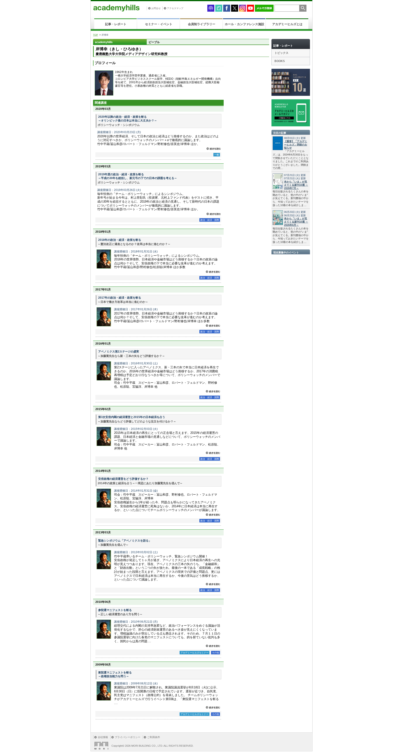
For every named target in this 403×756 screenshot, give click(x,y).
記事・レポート (115, 24)
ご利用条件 (153, 737)
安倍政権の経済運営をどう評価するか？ (123, 478)
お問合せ (156, 8)
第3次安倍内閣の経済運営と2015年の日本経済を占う (131, 417)
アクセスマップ (175, 8)
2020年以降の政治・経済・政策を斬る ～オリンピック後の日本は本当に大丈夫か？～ (127, 118)
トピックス (281, 53)
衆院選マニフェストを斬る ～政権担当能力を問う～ (115, 674)
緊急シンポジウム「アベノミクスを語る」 (124, 540)
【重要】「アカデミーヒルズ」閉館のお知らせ (295, 144)
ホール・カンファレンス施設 (244, 24)
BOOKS (279, 61)
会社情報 (103, 737)
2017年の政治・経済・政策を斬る (119, 297)
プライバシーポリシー (127, 737)
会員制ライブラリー (201, 24)
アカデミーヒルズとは (287, 24)
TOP (95, 35)
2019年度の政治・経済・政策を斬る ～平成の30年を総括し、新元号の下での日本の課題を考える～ (137, 176)
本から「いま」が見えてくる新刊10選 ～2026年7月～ (296, 185)
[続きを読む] (213, 148)
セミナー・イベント (158, 24)
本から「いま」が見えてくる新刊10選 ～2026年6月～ (296, 221)
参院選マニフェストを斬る (115, 610)
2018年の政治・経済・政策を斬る (119, 240)
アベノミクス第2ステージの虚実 (118, 351)
